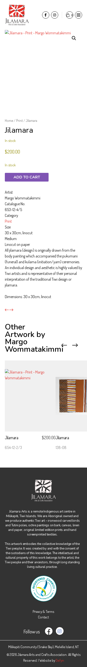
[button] (74, 38)
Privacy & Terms (43, 611)
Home (9, 120)
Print (19, 120)
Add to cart (27, 177)
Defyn (60, 660)
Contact (43, 617)
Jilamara (11, 437)
